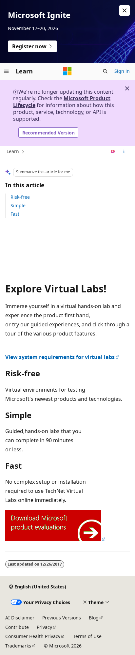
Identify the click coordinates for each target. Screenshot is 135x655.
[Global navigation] (6, 71)
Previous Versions (61, 618)
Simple (18, 205)
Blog (94, 618)
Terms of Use (87, 636)
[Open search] (105, 71)
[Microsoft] (67, 71)
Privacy (44, 627)
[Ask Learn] (112, 152)
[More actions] (124, 152)
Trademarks (18, 646)
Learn (13, 151)
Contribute (17, 627)
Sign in (122, 71)
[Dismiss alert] (124, 10)
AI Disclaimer (19, 618)
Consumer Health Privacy (32, 636)
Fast (14, 214)
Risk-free (20, 197)
